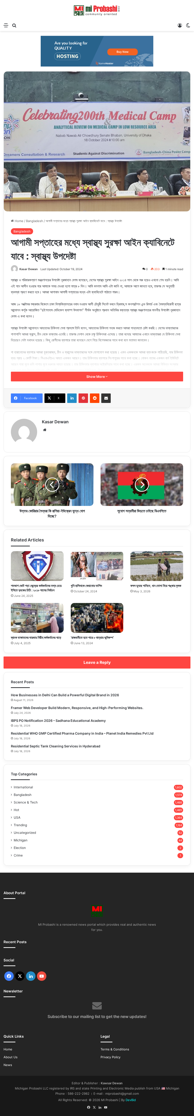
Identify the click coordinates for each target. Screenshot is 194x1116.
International (23, 787)
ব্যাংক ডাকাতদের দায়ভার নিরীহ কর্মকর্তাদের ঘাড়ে (36, 637)
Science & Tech (26, 802)
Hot (16, 810)
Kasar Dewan (28, 269)
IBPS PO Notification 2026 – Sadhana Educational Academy (58, 721)
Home (18, 221)
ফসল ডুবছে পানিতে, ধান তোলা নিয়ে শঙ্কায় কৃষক (155, 586)
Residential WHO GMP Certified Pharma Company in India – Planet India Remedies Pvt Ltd (82, 733)
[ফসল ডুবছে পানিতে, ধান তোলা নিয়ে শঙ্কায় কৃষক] (156, 566)
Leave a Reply (97, 662)
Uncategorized (25, 833)
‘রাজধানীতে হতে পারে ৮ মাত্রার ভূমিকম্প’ (92, 637)
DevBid (131, 1100)
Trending (20, 825)
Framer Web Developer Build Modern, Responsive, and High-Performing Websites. (77, 708)
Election (20, 848)
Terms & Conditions (115, 1049)
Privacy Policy (110, 1057)
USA (17, 817)
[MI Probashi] (97, 10)
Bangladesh (34, 221)
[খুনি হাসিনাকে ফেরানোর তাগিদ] (97, 566)
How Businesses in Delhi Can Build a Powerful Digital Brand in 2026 (65, 695)
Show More (96, 377)
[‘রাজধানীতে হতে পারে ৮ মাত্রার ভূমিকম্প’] (97, 618)
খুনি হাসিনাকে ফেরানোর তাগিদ (86, 586)
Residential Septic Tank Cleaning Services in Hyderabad (55, 746)
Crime (18, 855)
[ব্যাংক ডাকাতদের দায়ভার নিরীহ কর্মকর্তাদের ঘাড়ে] (37, 618)
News (8, 1065)
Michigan (20, 840)
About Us (11, 1057)
